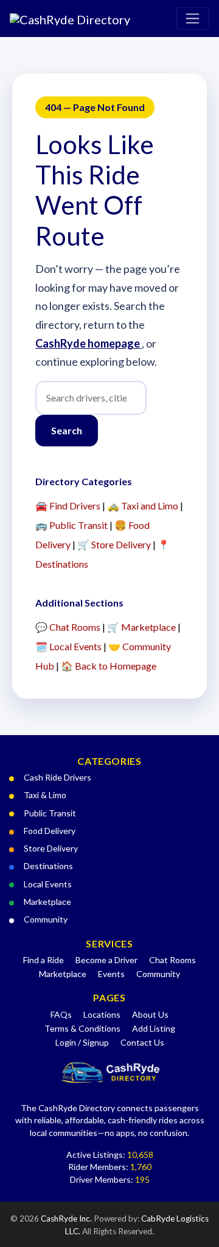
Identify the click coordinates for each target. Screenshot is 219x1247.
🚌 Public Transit (71, 525)
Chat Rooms (172, 960)
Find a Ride (43, 960)
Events (111, 974)
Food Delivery (49, 830)
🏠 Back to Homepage (108, 665)
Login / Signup (82, 1042)
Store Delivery (51, 848)
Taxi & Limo (45, 795)
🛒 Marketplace (141, 627)
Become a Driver (106, 960)
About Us (150, 1014)
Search (66, 430)
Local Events (48, 884)
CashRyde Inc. (67, 1218)
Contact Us (142, 1042)
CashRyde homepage (88, 343)
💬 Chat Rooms (67, 627)
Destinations (48, 866)
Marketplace (47, 901)
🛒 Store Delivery (114, 544)
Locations (101, 1014)
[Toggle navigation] (192, 18)
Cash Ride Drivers (57, 777)
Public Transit (50, 813)
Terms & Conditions (82, 1028)
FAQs (61, 1014)
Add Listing (153, 1028)
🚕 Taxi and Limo (142, 505)
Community (46, 919)
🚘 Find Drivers (67, 505)
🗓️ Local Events (68, 646)
